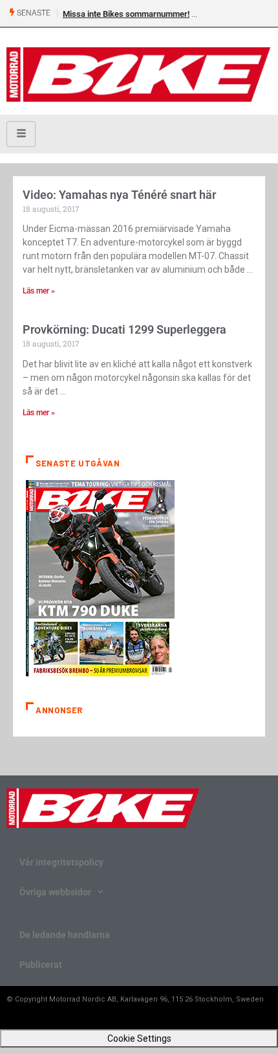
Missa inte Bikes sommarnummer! (126, 14)
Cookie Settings (139, 1038)
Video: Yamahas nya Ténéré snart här (119, 194)
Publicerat (40, 964)
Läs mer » (39, 290)
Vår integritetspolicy (61, 862)
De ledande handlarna (64, 935)
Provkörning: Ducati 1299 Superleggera (124, 329)
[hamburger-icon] (21, 134)
